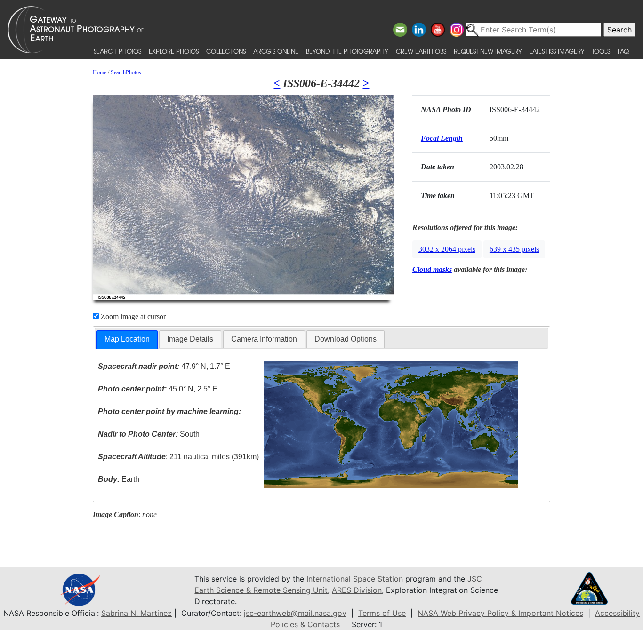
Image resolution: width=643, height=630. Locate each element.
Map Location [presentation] (127, 339)
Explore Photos (174, 51)
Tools (601, 51)
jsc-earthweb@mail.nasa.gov (295, 613)
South (149, 434)
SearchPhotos (126, 72)
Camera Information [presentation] (264, 339)
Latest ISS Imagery (557, 51)
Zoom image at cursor (132, 316)
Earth (118, 479)
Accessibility (617, 613)
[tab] (127, 339)
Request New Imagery (488, 51)
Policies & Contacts (305, 624)
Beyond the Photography (347, 51)
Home (99, 72)
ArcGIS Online (275, 51)
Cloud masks (432, 269)
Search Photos (117, 51)
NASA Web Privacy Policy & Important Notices (500, 613)
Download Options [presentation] (345, 339)
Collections (226, 51)
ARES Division (357, 590)
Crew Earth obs (421, 51)
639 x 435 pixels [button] (514, 249)
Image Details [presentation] (190, 339)
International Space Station (354, 578)
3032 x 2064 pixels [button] (446, 249)
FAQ (623, 51)
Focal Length (442, 138)
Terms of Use (382, 613)
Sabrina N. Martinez (136, 613)
